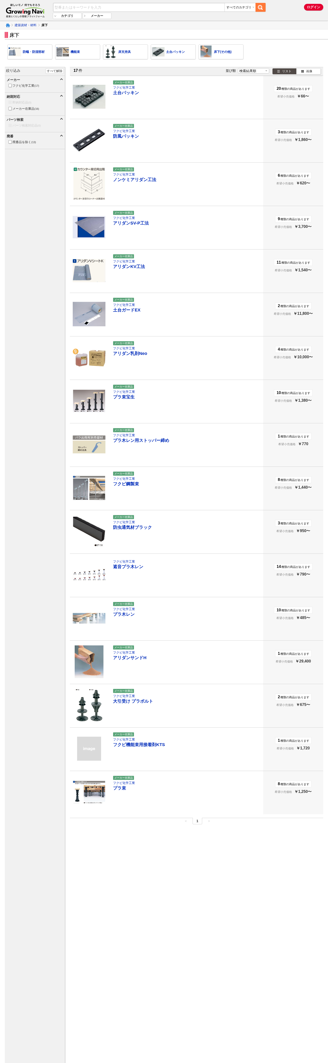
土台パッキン (126, 92)
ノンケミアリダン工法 (134, 179)
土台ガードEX (126, 310)
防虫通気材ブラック (132, 527)
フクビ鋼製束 (126, 483)
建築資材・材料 (25, 25)
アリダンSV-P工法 (131, 223)
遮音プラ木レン (128, 566)
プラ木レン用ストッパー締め (141, 440)
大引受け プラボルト (133, 701)
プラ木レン (124, 614)
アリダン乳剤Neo (130, 353)
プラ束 (119, 788)
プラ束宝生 (124, 397)
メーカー (97, 16)
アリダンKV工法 (129, 266)
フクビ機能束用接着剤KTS (139, 744)
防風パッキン (126, 136)
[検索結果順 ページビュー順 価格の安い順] (253, 70)
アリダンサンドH (129, 657)
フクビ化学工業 (124, 87)
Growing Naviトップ (7, 25)
